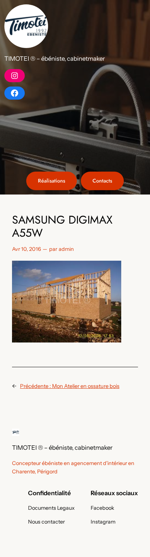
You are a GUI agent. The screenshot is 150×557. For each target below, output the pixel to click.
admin (66, 249)
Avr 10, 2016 (26, 249)
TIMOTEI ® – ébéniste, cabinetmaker (54, 58)
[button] (26, 26)
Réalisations (51, 180)
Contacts (102, 180)
